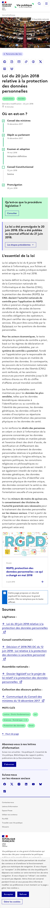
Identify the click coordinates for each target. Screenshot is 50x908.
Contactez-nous (8, 802)
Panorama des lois (14, 54)
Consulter (12, 213)
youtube (33, 784)
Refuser (23, 894)
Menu (46, 3)
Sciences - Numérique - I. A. (15, 720)
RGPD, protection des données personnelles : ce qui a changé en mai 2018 (24, 571)
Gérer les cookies (12, 901)
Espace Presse (7, 810)
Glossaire (5, 827)
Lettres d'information (10, 806)
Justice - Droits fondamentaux (16, 714)
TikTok (4, 791)
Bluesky (40, 784)
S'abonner (9, 764)
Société (21, 98)
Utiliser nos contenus (9, 815)
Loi (35, 714)
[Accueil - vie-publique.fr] (24, 6)
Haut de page (12, 733)
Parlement (7, 326)
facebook (4, 784)
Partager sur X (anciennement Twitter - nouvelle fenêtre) (40, 61)
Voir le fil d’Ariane (8, 15)
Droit (31, 725)
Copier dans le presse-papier (26, 61)
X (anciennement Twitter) (11, 784)
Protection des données (14, 725)
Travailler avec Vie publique (12, 823)
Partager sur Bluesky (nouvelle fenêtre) (11, 68)
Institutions (8, 98)
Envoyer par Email (19, 61)
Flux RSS (5, 819)
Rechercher (39, 3)
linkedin (26, 784)
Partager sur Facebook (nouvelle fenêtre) (33, 61)
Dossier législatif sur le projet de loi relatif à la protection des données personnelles (25, 678)
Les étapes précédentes (19, 244)
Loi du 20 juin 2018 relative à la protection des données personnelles (25, 626)
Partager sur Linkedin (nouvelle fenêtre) (4, 68)
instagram (19, 784)
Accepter (8, 894)
